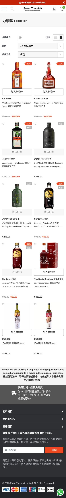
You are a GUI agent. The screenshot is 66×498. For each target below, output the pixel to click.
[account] (54, 9)
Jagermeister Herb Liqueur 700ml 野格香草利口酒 (16, 164)
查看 (48, 37)
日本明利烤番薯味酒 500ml (13, 343)
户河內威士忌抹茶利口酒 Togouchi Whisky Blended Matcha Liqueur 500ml (16, 225)
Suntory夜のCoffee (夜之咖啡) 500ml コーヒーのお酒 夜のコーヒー (48, 225)
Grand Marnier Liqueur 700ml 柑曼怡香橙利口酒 (48, 104)
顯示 (4, 46)
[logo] (33, 9)
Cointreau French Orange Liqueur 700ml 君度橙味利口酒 (16, 104)
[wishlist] (3, 63)
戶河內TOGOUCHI (42, 159)
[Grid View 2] (61, 37)
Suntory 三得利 (41, 219)
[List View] (56, 37)
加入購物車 (17, 91)
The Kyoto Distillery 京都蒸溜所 (49, 279)
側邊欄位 (6, 37)
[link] (17, 75)
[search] (12, 9)
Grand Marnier (41, 99)
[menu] (4, 9)
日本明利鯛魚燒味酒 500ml (45, 343)
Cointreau (7, 99)
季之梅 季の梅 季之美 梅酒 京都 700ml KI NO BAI (47, 285)
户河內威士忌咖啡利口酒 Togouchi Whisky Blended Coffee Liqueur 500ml (48, 165)
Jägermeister (8, 159)
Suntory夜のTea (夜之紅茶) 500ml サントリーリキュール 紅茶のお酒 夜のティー (16, 285)
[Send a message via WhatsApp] (60, 492)
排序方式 (6, 54)
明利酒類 (6, 339)
